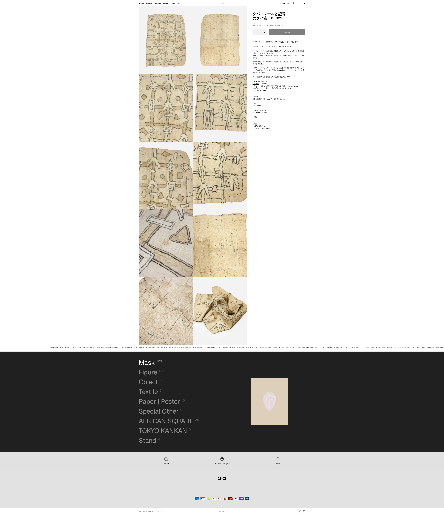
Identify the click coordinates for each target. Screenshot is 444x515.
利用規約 (222, 511)
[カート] (303, 3)
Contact (166, 464)
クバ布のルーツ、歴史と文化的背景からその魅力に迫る (273, 88)
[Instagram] (299, 511)
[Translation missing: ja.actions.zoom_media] (166, 40)
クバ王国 (256, 84)
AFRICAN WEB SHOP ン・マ (153, 511)
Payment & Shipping (222, 464)
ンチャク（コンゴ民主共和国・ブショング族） (270, 86)
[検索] (293, 3)
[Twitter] (303, 511)
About (278, 464)
